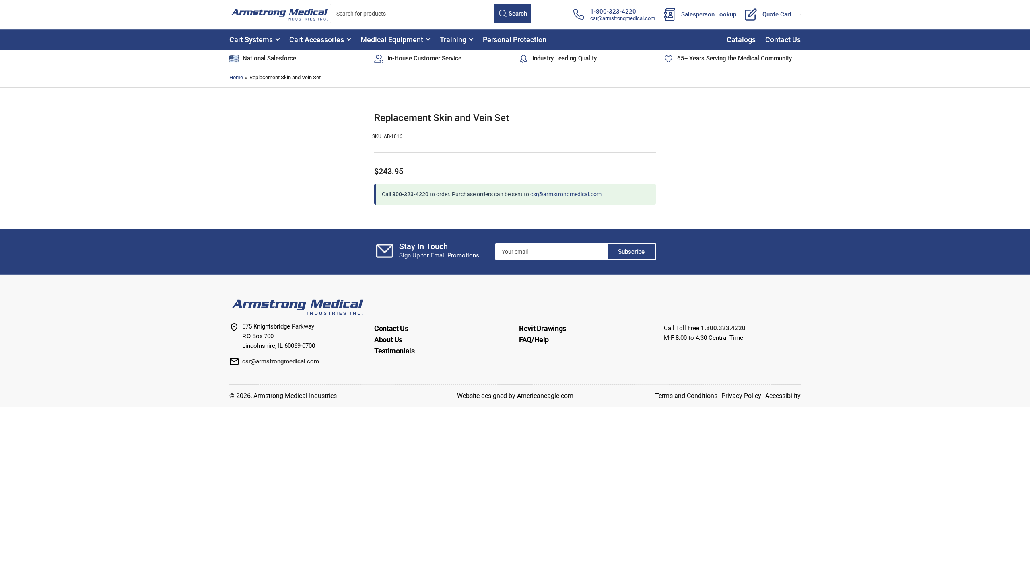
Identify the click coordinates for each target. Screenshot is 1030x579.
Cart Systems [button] (251, 39)
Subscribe (631, 251)
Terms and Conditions (686, 396)
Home (236, 77)
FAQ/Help (534, 339)
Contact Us (783, 39)
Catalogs (741, 39)
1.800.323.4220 (723, 328)
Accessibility (783, 396)
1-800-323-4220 (613, 11)
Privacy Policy (741, 396)
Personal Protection (514, 39)
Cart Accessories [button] (316, 39)
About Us (388, 339)
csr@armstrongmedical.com (622, 18)
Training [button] (453, 39)
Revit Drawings (542, 328)
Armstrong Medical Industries (295, 396)
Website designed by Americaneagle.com (515, 396)
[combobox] (430, 13)
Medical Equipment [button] (391, 39)
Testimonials (394, 351)
